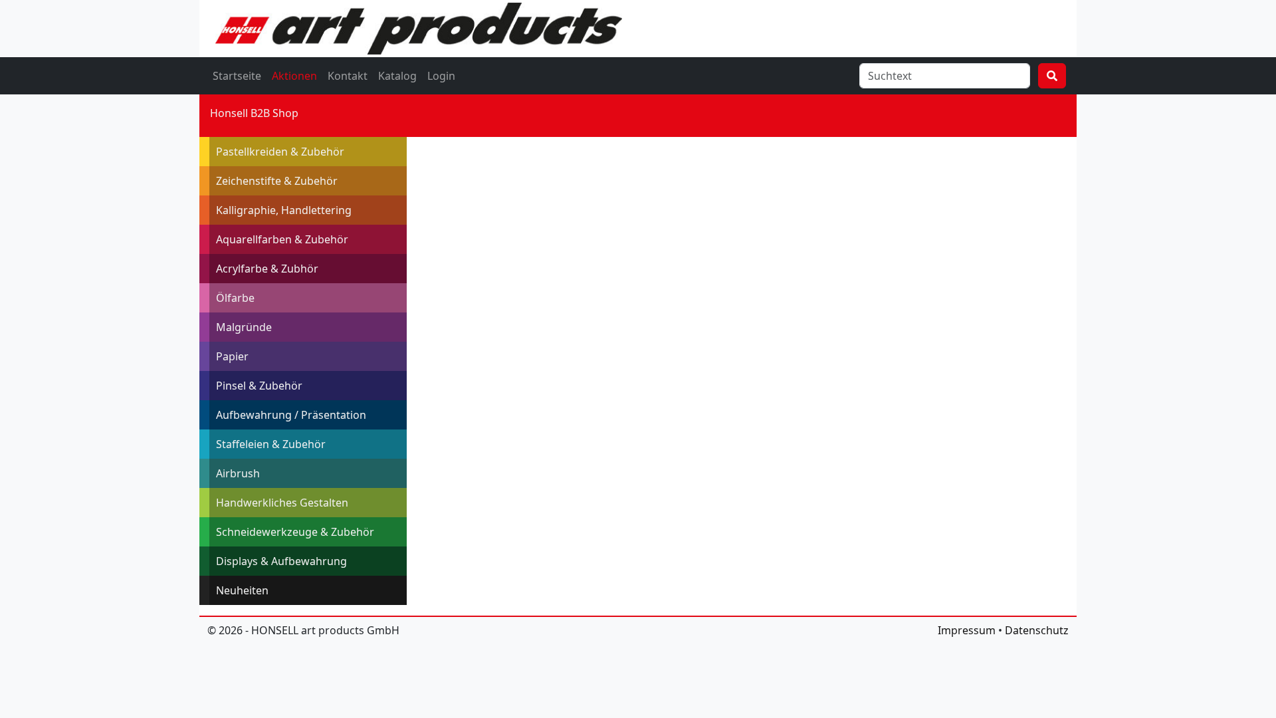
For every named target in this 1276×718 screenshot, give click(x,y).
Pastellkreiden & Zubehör (280, 151)
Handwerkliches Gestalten (282, 502)
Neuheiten (242, 590)
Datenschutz (1037, 630)
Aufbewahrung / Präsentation (291, 415)
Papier (232, 356)
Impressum (967, 630)
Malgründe (244, 327)
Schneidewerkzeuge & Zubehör (295, 532)
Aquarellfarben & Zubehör (282, 239)
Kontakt (348, 75)
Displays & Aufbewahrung (281, 561)
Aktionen (294, 75)
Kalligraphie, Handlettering (284, 210)
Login (441, 75)
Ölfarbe (235, 298)
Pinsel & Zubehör (259, 385)
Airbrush (238, 473)
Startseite (237, 75)
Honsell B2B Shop (254, 113)
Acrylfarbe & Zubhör (267, 268)
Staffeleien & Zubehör (271, 444)
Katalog (397, 75)
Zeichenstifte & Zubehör (277, 181)
